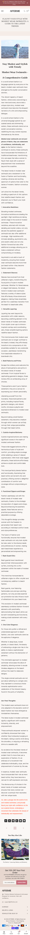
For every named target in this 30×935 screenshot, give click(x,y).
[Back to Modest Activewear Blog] (15, 828)
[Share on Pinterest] (13, 820)
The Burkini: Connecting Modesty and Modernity (15, 862)
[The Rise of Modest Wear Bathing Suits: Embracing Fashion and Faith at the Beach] (23, 828)
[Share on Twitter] (9, 820)
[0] (27, 11)
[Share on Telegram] (20, 820)
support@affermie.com (11, 902)
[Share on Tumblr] (16, 820)
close (28, 3)
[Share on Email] (24, 820)
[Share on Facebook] (5, 820)
